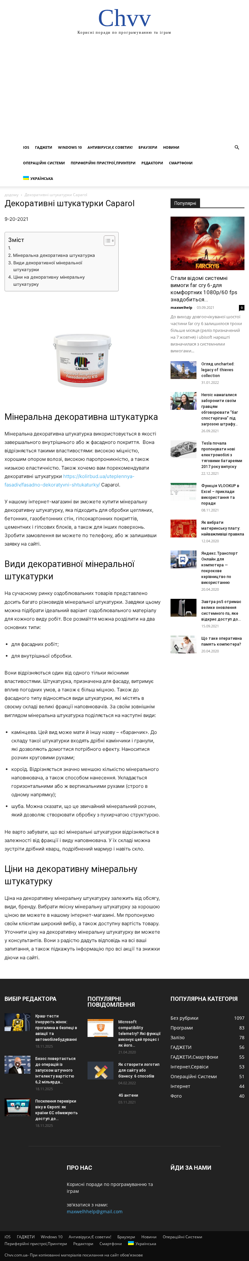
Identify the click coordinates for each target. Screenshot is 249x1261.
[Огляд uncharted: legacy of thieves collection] (183, 370)
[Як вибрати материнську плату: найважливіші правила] (183, 528)
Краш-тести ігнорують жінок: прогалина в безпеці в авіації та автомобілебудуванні (56, 1028)
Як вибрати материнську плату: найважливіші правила (222, 528)
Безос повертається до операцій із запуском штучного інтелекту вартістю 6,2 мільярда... (55, 1070)
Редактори (152, 162)
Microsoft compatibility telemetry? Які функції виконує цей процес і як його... (139, 1034)
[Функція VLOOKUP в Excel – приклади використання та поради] (183, 492)
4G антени (128, 1095)
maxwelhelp (181, 307)
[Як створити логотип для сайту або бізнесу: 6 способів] (100, 1070)
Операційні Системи (44, 162)
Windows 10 (70, 147)
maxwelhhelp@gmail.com (95, 1211)
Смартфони (181, 162)
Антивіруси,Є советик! (110, 147)
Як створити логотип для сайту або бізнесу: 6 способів (139, 1070)
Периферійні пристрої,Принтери (103, 162)
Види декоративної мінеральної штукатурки (47, 266)
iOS (26, 147)
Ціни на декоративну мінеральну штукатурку (49, 280)
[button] (236, 148)
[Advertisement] (124, 90)
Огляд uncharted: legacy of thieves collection (217, 370)
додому (11, 194)
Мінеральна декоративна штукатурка (54, 255)
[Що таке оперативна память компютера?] (183, 644)
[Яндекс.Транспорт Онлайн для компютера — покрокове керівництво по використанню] (183, 559)
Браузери (147, 147)
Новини (171, 147)
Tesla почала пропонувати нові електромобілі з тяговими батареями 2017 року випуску (221, 455)
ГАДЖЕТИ (43, 147)
